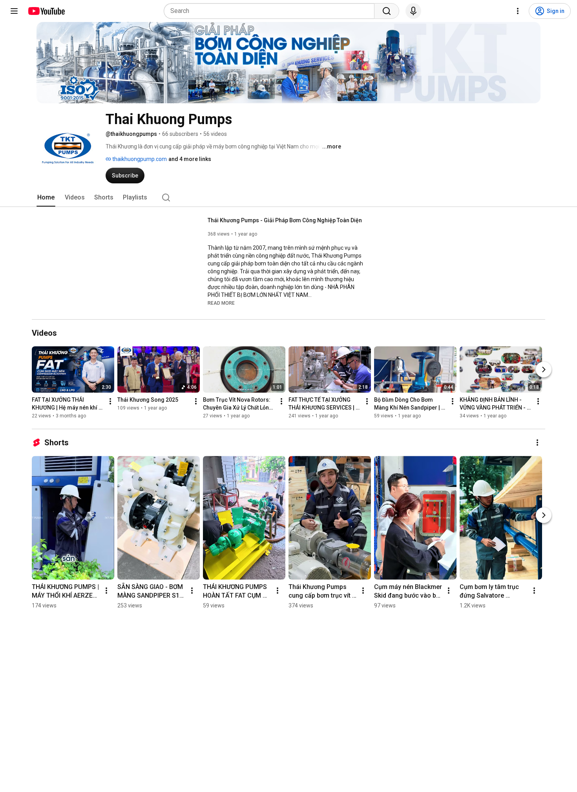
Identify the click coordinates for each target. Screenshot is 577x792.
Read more (221, 303)
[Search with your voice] (413, 11)
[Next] (543, 369)
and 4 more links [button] (189, 159)
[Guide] (14, 11)
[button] (221, 303)
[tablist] (288, 197)
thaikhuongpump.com (139, 159)
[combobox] (271, 11)
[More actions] (110, 401)
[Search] (386, 11)
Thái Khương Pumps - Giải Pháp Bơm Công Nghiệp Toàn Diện (285, 220)
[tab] (46, 197)
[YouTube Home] (46, 11)
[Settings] (517, 11)
